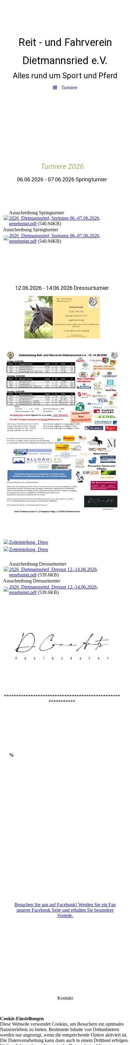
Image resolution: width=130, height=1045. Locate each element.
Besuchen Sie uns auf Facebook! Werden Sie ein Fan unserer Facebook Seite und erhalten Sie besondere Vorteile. (65, 910)
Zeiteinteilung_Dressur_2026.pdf (40, 542)
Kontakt (65, 998)
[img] (65, 16)
